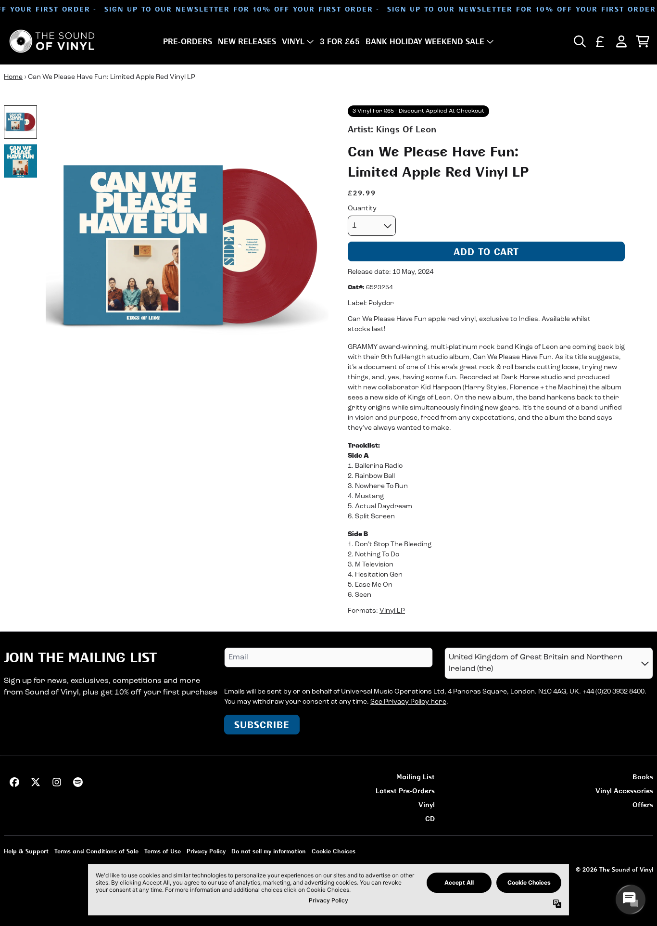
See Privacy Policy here (408, 702)
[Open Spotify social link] (77, 782)
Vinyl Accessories (624, 790)
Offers (642, 804)
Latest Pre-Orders (405, 790)
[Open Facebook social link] (14, 782)
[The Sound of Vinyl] (52, 41)
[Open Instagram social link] (56, 782)
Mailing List (415, 776)
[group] (20, 122)
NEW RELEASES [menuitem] (247, 41)
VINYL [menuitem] (293, 41)
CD (430, 818)
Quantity (362, 208)
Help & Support (26, 851)
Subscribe (262, 724)
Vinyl (426, 804)
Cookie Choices (333, 851)
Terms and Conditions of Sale (96, 851)
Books (642, 776)
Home (13, 77)
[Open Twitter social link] (35, 782)
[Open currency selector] (600, 41)
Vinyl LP (392, 611)
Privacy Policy (206, 851)
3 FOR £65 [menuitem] (340, 41)
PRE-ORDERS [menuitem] (187, 41)
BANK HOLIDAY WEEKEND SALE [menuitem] (425, 41)
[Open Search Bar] (579, 41)
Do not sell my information (268, 851)
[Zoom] (187, 246)
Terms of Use (162, 851)
